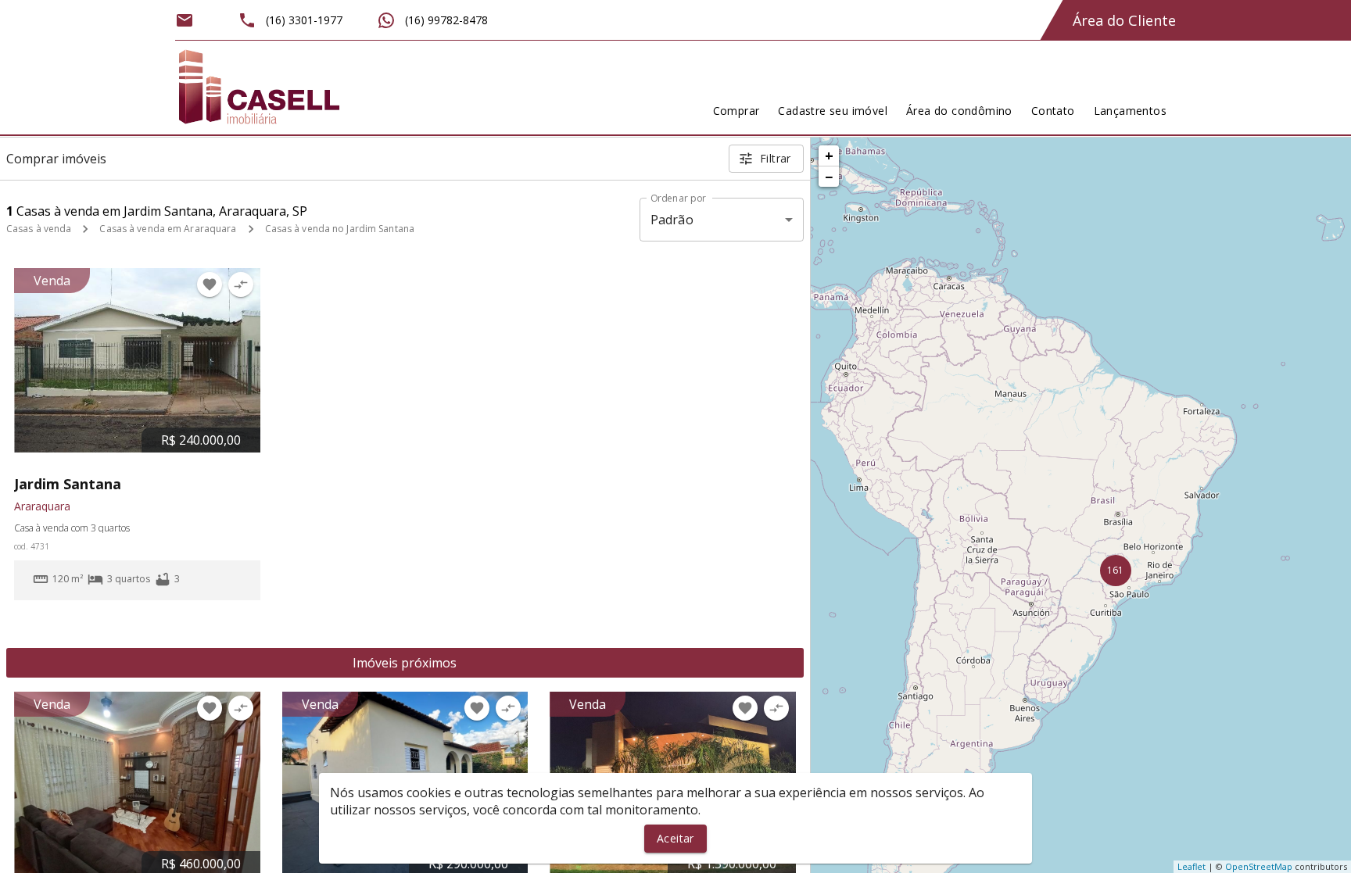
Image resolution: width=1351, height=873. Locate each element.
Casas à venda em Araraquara (167, 228)
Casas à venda (38, 228)
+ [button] (829, 155)
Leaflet (1191, 866)
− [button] (829, 176)
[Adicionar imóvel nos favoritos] (209, 284)
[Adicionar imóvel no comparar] (240, 284)
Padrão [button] (671, 219)
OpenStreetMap (1258, 866)
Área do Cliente (1124, 20)
